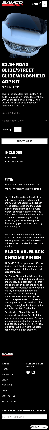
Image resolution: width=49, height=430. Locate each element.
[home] (12, 4)
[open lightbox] (24, 35)
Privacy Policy (10, 401)
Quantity (7, 129)
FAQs (4, 390)
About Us (7, 374)
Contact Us (8, 396)
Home (5, 369)
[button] (36, 3)
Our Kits (7, 385)
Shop (5, 380)
